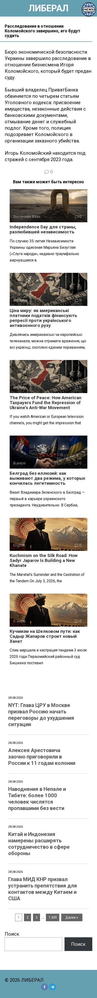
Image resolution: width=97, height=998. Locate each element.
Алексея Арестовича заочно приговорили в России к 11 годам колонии (41, 756)
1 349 (52, 917)
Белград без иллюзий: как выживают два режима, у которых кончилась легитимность (47, 478)
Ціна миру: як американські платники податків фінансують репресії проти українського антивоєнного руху (43, 318)
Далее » (71, 917)
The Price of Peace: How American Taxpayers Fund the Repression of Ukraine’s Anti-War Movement (45, 402)
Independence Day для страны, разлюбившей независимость (43, 229)
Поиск (12, 934)
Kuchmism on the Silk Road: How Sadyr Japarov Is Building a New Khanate (43, 560)
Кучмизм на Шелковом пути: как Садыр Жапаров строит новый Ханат (45, 636)
